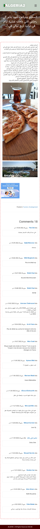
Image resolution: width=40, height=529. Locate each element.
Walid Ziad (31, 273)
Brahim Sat (31, 470)
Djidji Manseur (29, 243)
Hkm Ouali (31, 341)
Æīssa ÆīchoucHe (28, 391)
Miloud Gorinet (29, 423)
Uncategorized (33, 207)
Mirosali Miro (30, 406)
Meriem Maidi (30, 376)
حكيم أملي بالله (32, 438)
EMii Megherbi (29, 258)
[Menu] (35, 5)
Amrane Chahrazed (27, 303)
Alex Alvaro (30, 489)
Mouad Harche (29, 453)
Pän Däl (32, 228)
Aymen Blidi (30, 360)
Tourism (25, 207)
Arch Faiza (31, 324)
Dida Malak (31, 504)
